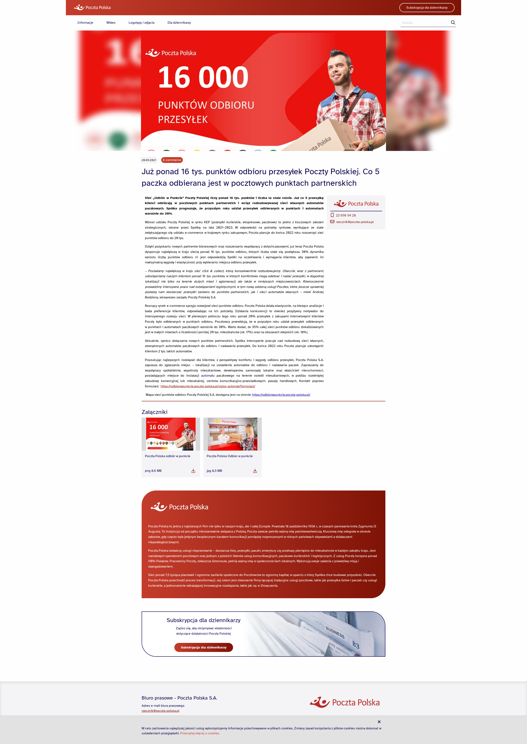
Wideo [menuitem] (110, 23)
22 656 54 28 (346, 215)
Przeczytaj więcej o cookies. (200, 733)
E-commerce (172, 160)
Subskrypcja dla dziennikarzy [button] (427, 8)
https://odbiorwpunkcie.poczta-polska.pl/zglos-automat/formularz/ (208, 386)
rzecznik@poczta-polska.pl (355, 222)
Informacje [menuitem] (85, 23)
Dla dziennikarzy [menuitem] (179, 23)
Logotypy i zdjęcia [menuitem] (141, 23)
